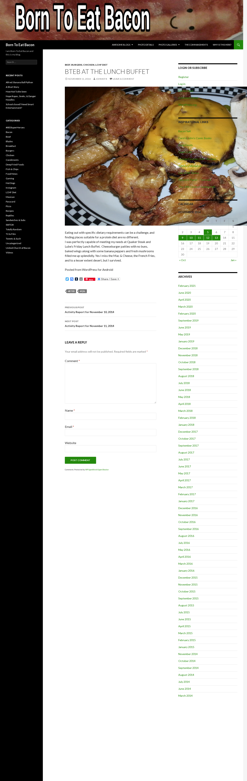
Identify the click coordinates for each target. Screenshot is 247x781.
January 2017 (186, 501)
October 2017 (186, 438)
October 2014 (186, 661)
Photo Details (146, 44)
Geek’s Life (185, 152)
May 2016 (184, 549)
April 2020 (184, 299)
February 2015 (187, 640)
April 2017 (184, 480)
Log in (181, 83)
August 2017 (186, 452)
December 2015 (188, 577)
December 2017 (188, 431)
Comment (72, 361)
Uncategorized (13, 243)
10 (191, 237)
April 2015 (184, 626)
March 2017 (185, 487)
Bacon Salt (184, 131)
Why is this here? (222, 44)
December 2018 (188, 348)
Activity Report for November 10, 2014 (89, 310)
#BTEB (71, 291)
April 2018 (184, 403)
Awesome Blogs (121, 44)
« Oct (182, 260)
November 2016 (188, 515)
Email (69, 426)
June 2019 (184, 327)
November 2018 (188, 355)
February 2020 (187, 313)
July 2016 (184, 542)
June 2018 (184, 390)
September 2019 (188, 320)
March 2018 (185, 410)
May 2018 (184, 397)
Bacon (9, 132)
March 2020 (185, 306)
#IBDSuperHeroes (15, 127)
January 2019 (186, 341)
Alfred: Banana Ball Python (19, 82)
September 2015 (188, 598)
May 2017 (184, 473)
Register (183, 77)
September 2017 (188, 445)
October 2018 (186, 362)
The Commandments (196, 44)
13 (216, 237)
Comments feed (188, 97)
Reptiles (10, 215)
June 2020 (184, 292)
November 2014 (188, 654)
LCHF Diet (101, 64)
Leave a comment (123, 78)
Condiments (12, 159)
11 (199, 237)
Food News (12, 173)
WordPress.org (187, 104)
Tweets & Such (13, 238)
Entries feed (185, 90)
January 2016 (186, 570)
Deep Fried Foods (15, 164)
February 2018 (187, 417)
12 (207, 237)
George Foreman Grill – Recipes (197, 159)
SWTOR (10, 224)
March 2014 (185, 695)
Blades (9, 141)
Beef (67, 64)
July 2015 (184, 612)
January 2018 (186, 424)
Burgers (76, 64)
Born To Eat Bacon (20, 45)
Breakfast (11, 146)
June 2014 (184, 688)
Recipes (10, 210)
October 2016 (186, 522)
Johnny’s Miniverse (189, 166)
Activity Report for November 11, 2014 (89, 323)
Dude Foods (185, 145)
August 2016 (186, 535)
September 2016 (188, 529)
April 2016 (184, 556)
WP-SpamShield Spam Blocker (97, 470)
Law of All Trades (188, 172)
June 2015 (184, 619)
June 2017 (184, 466)
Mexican (10, 196)
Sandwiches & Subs (15, 220)
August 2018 (186, 376)
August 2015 (186, 605)
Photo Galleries (168, 44)
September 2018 (188, 369)
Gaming (10, 178)
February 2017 (187, 494)
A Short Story (12, 86)
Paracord (10, 201)
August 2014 (186, 674)
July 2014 (184, 681)
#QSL (82, 291)
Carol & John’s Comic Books (194, 138)
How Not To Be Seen (16, 91)
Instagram (11, 187)
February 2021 (187, 285)
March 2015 (185, 633)
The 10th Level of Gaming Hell (196, 186)
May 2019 (184, 334)
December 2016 (188, 508)
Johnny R (101, 78)
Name (70, 410)
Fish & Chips (12, 169)
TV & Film (11, 234)
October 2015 (186, 591)
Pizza (8, 206)
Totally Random (14, 229)
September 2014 (188, 667)
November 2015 (188, 584)
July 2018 (184, 383)
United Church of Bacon (18, 247)
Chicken (88, 64)
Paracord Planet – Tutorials (194, 179)
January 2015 (186, 647)
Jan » (233, 260)
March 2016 (185, 563)
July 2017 (184, 459)
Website (70, 443)
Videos (9, 252)
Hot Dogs (10, 183)
